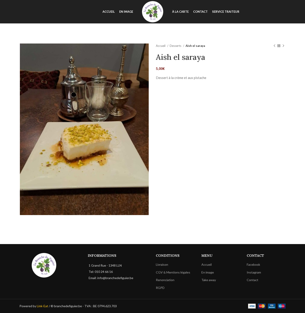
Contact (252, 280)
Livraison (162, 265)
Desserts (176, 46)
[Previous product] (274, 46)
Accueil (161, 46)
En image (207, 272)
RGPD (160, 288)
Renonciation (165, 280)
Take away (208, 280)
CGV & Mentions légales (173, 272)
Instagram (254, 272)
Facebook (253, 265)
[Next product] (283, 46)
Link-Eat (42, 306)
